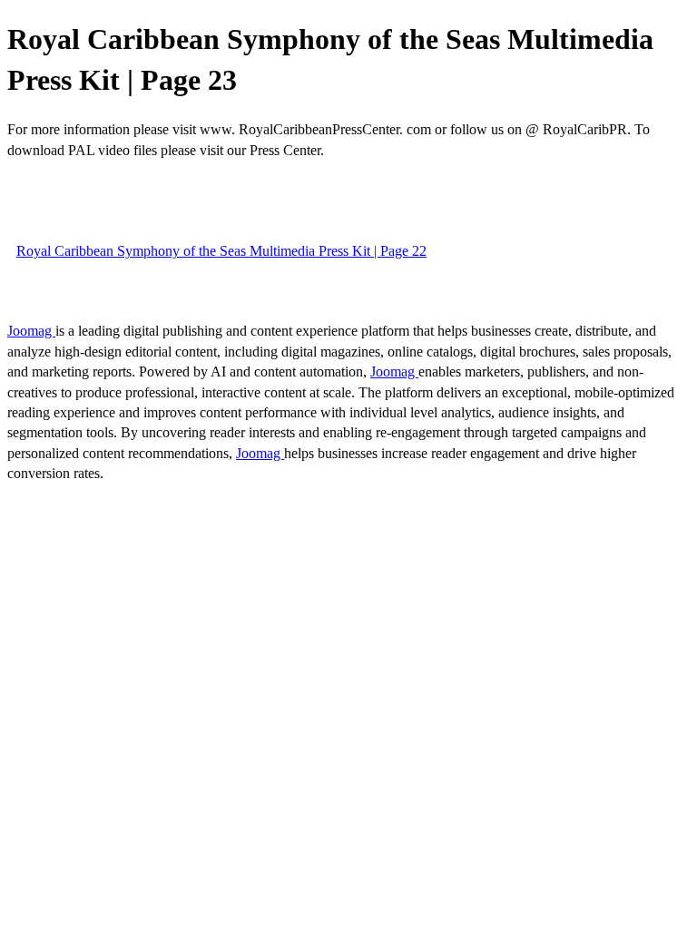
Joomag (31, 330)
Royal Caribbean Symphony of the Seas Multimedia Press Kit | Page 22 (221, 251)
